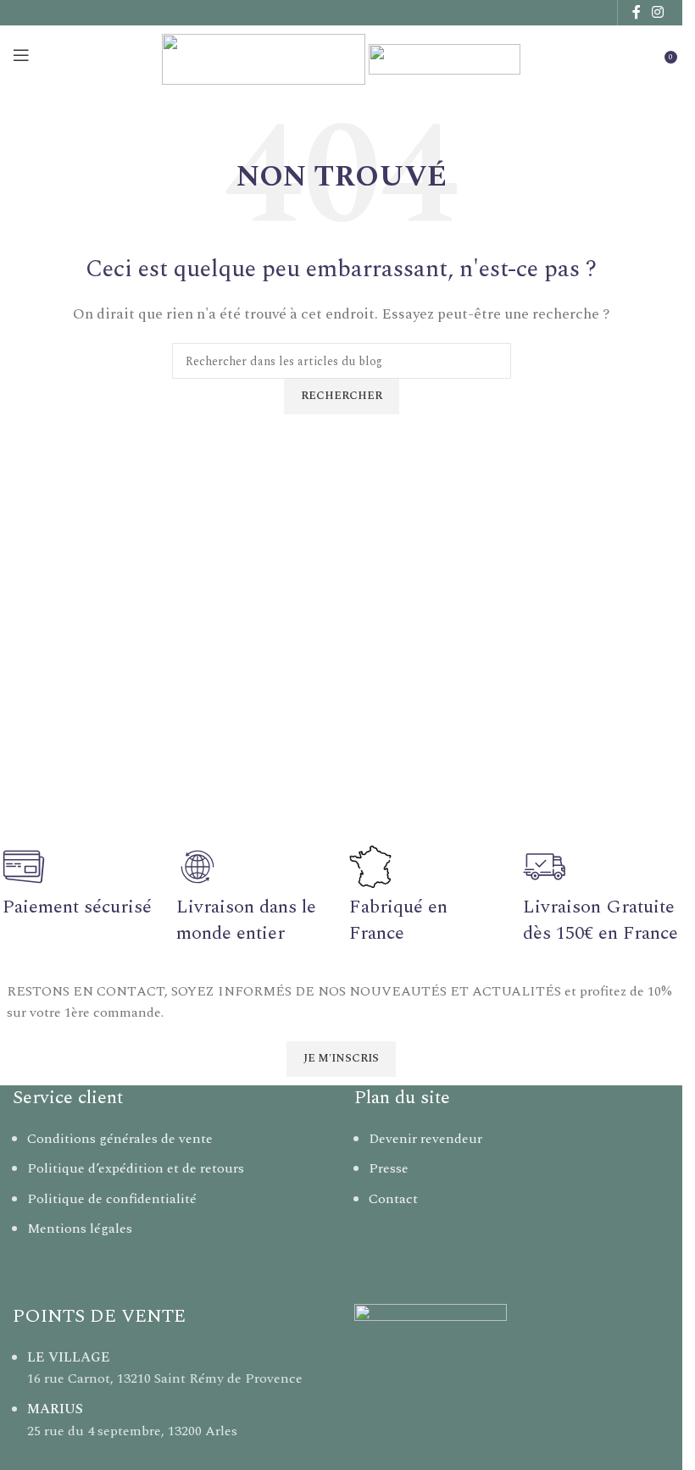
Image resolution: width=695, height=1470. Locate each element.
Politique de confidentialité (112, 1199)
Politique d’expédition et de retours (135, 1168)
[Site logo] (265, 54)
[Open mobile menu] (21, 55)
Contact (393, 1199)
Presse (389, 1168)
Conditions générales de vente (120, 1139)
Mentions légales (79, 1228)
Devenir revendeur (425, 1139)
